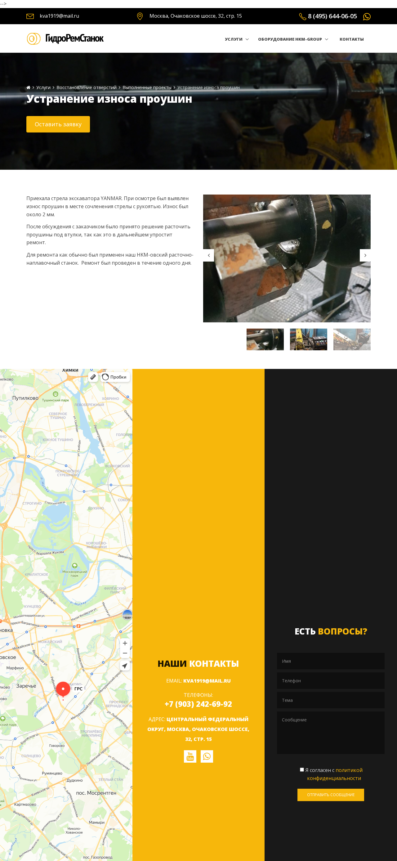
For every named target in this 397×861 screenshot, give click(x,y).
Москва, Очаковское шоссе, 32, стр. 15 (195, 15)
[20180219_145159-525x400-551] (287, 258)
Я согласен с (334, 774)
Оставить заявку (58, 124)
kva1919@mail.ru (59, 15)
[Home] (28, 87)
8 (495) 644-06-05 (332, 16)
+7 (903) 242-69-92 (198, 704)
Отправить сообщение (331, 794)
